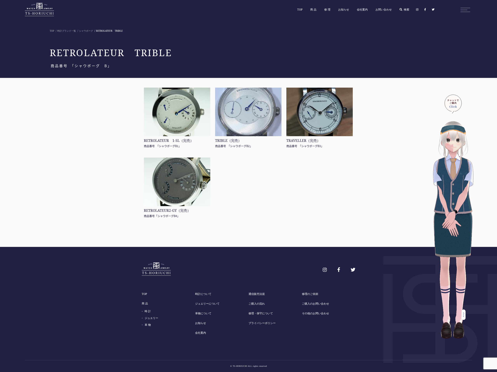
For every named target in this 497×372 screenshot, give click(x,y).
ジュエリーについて (207, 303)
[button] (453, 103)
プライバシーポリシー (262, 323)
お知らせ (343, 9)
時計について (203, 294)
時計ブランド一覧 (66, 30)
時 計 (148, 311)
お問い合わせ (383, 9)
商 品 (313, 9)
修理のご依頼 (310, 294)
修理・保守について (260, 313)
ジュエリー (151, 318)
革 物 (148, 325)
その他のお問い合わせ (315, 313)
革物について (203, 313)
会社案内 (362, 9)
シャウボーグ (86, 30)
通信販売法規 (256, 294)
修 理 (327, 9)
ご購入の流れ (256, 303)
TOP (299, 9)
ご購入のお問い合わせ (315, 303)
